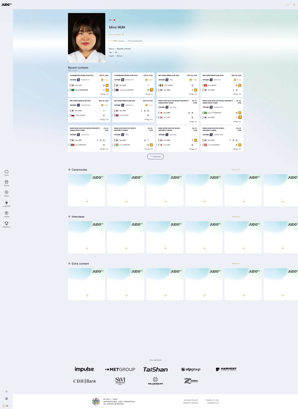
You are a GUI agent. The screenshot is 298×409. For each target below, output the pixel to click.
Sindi (80, 145)
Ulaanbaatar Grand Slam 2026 (81, 75)
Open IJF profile (115, 34)
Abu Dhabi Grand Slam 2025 (168, 75)
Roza (125, 145)
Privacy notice (190, 403)
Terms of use (212, 400)
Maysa (81, 90)
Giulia (168, 85)
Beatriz (214, 113)
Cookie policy (191, 400)
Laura (214, 145)
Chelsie (124, 115)
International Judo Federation (119, 401)
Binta (212, 85)
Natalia (80, 115)
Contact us (213, 403)
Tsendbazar (127, 90)
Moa (167, 113)
